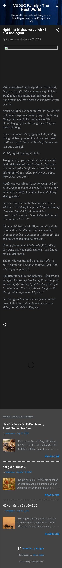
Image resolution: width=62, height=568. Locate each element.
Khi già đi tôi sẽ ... (15, 467)
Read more (52, 456)
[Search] (57, 7)
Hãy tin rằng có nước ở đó (20, 505)
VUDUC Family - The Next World (31, 7)
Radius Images (38, 555)
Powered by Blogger (33, 548)
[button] (57, 30)
